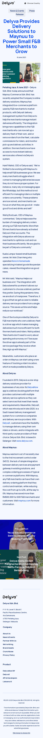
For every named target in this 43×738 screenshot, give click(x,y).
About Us (6, 633)
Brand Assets (8, 648)
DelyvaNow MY (9, 671)
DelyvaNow (32, 387)
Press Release (25, 12)
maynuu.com (24, 500)
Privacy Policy (9, 655)
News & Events (17, 10)
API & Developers (10, 678)
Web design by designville (21, 733)
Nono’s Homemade (21, 261)
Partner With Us (9, 641)
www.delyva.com (24, 440)
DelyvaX (6, 423)
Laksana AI (7, 681)
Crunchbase (8, 651)
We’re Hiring (8, 644)
